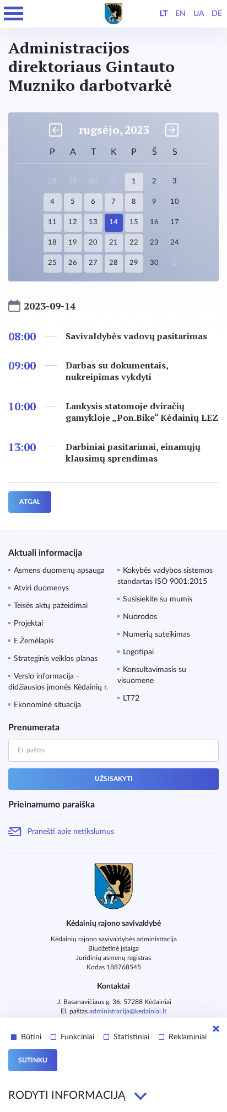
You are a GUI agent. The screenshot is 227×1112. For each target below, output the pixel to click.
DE (217, 14)
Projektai (28, 623)
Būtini (31, 1037)
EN (180, 14)
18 (52, 242)
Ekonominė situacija (47, 705)
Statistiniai (131, 1037)
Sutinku (32, 1060)
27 (93, 263)
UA (198, 14)
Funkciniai (77, 1037)
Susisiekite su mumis (157, 599)
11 (52, 222)
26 (72, 263)
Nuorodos (140, 617)
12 (72, 222)
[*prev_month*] (55, 130)
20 (93, 242)
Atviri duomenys (41, 588)
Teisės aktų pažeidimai (51, 606)
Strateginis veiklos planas (56, 659)
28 (113, 263)
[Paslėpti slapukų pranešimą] (216, 1029)
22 (133, 242)
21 (113, 242)
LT (163, 14)
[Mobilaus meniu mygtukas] (14, 14)
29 (133, 263)
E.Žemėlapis (33, 641)
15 (133, 222)
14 (113, 222)
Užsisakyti (114, 778)
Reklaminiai (188, 1037)
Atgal (29, 501)
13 (93, 222)
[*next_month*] (172, 130)
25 (52, 263)
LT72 (131, 698)
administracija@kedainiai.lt (127, 1011)
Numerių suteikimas (156, 634)
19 (72, 242)
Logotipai (138, 652)
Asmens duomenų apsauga (59, 570)
